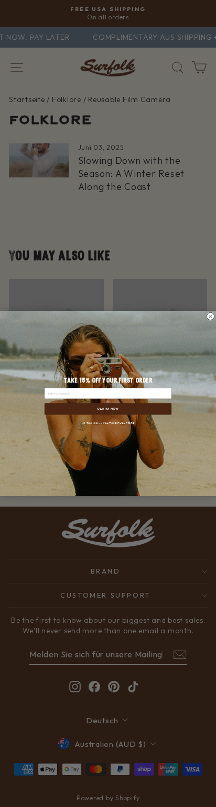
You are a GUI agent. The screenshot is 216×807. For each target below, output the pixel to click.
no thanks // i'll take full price (108, 423)
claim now (107, 408)
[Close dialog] (210, 316)
